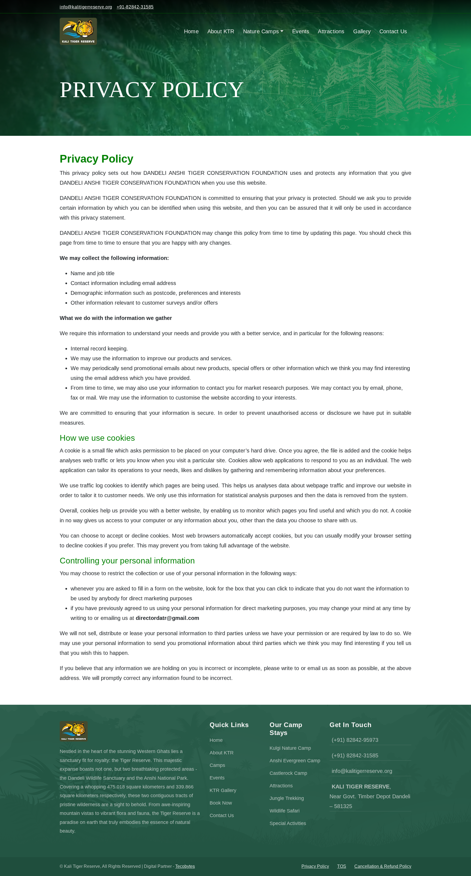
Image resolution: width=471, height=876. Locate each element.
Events (217, 778)
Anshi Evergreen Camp (295, 760)
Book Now (221, 803)
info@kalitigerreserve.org (86, 7)
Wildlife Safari (285, 811)
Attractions (281, 785)
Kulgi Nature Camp (290, 748)
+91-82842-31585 (135, 7)
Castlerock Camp (288, 773)
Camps (217, 765)
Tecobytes (185, 866)
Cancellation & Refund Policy (382, 866)
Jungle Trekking (287, 798)
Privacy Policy (315, 866)
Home (216, 740)
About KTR (222, 752)
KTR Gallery (223, 790)
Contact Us (222, 815)
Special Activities (288, 823)
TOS (341, 866)
